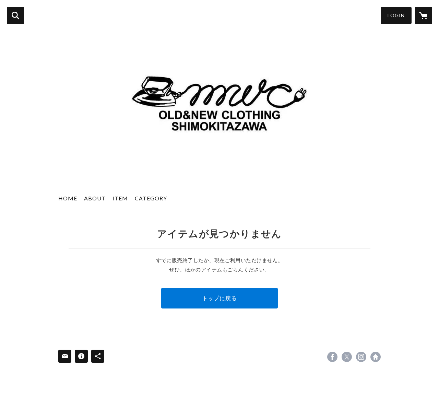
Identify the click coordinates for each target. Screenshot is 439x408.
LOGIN (396, 15)
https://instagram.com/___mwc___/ (361, 357)
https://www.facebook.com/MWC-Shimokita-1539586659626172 (332, 357)
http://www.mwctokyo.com (375, 357)
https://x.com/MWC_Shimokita (347, 357)
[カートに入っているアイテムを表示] (423, 15)
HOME (67, 198)
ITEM (120, 198)
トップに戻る (219, 298)
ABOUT (95, 198)
